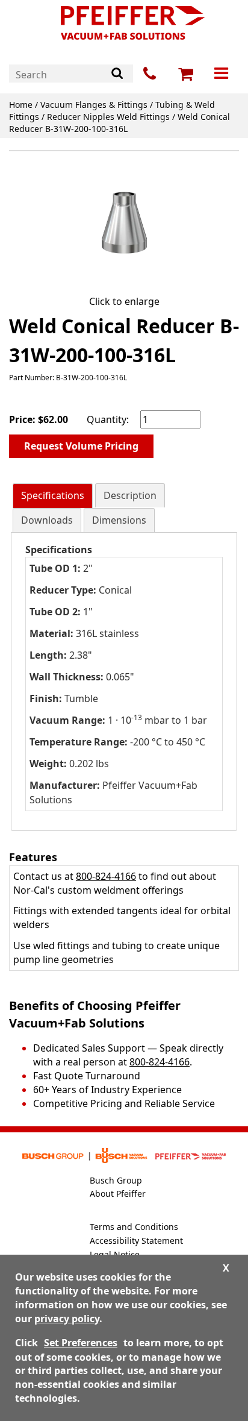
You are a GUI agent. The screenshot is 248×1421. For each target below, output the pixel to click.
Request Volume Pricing (81, 446)
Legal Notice (115, 1254)
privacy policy (66, 1318)
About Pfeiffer (118, 1193)
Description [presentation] (130, 495)
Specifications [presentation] (52, 495)
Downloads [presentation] (47, 520)
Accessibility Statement (136, 1240)
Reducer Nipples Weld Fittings (108, 116)
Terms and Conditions (134, 1226)
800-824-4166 (106, 876)
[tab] (53, 495)
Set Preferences (80, 1342)
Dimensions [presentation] (119, 520)
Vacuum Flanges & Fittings (93, 104)
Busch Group (116, 1180)
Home (21, 104)
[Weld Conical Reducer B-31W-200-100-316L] (124, 225)
